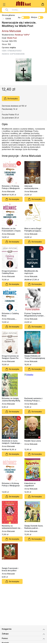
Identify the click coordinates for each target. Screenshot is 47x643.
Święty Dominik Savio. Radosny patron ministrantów (33, 527)
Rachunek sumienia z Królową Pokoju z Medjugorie (33, 399)
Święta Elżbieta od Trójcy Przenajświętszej (34, 357)
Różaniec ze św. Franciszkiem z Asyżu (11, 229)
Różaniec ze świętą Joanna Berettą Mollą (11, 399)
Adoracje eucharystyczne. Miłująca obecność (32, 187)
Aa (19, 17)
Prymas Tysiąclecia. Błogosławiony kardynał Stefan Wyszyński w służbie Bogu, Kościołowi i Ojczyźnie (34, 314)
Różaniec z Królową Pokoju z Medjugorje (11, 484)
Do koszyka (13, 98)
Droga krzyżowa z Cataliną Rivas (9, 272)
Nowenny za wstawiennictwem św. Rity (11, 527)
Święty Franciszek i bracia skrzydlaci (10, 569)
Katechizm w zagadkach (29, 484)
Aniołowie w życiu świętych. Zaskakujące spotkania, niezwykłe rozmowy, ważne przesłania (11, 442)
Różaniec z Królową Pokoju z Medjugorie (11, 187)
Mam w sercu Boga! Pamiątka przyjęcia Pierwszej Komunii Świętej (32, 229)
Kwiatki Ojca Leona (32, 441)
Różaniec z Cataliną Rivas (10, 314)
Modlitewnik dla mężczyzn (31, 272)
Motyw (34, 17)
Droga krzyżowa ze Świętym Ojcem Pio (10, 357)
